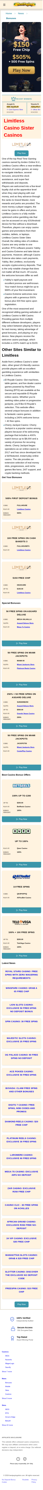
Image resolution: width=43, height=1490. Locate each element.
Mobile (7, 1386)
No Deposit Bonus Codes (9, 1481)
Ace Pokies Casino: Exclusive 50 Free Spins (21, 1073)
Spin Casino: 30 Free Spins (21, 1021)
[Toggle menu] (4, 4)
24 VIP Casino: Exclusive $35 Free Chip (21, 1240)
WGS (7, 1356)
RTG (7, 1413)
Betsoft (8, 1421)
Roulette (25, 1480)
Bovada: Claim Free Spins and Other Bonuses (21, 1090)
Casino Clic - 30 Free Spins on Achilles (21, 1207)
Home (9, 13)
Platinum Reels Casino (26, 668)
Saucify (8, 1367)
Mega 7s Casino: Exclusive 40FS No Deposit (21, 1173)
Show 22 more (7, 1425)
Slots (7, 1390)
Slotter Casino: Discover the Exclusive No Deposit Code (21, 1275)
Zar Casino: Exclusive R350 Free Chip (21, 1190)
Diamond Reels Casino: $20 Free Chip (21, 1123)
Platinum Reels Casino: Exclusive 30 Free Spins (21, 1140)
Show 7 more (7, 1371)
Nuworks (8, 1360)
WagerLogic (9, 1363)
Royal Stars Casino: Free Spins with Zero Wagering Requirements (21, 974)
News (21, 13)
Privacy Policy (34, 1481)
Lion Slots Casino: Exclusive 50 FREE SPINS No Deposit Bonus (21, 1008)
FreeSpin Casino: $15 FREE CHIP (21, 1290)
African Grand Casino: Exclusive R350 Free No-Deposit (21, 1225)
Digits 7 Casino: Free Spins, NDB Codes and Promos (21, 1108)
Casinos (5, 1352)
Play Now (21, 153)
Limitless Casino (24, 509)
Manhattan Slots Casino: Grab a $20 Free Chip (21, 1257)
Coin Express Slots (12, 109)
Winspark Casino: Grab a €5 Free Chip (21, 990)
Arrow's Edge (10, 1417)
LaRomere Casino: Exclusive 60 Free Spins (21, 1156)
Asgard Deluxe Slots (25, 623)
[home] (25, 7)
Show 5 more (7, 1398)
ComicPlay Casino (24, 751)
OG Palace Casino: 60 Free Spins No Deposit (21, 1056)
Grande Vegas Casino (26, 713)
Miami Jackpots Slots (25, 664)
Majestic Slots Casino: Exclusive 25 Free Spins (21, 1040)
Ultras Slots (33, 109)
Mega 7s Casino (23, 627)
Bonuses (8, 1383)
